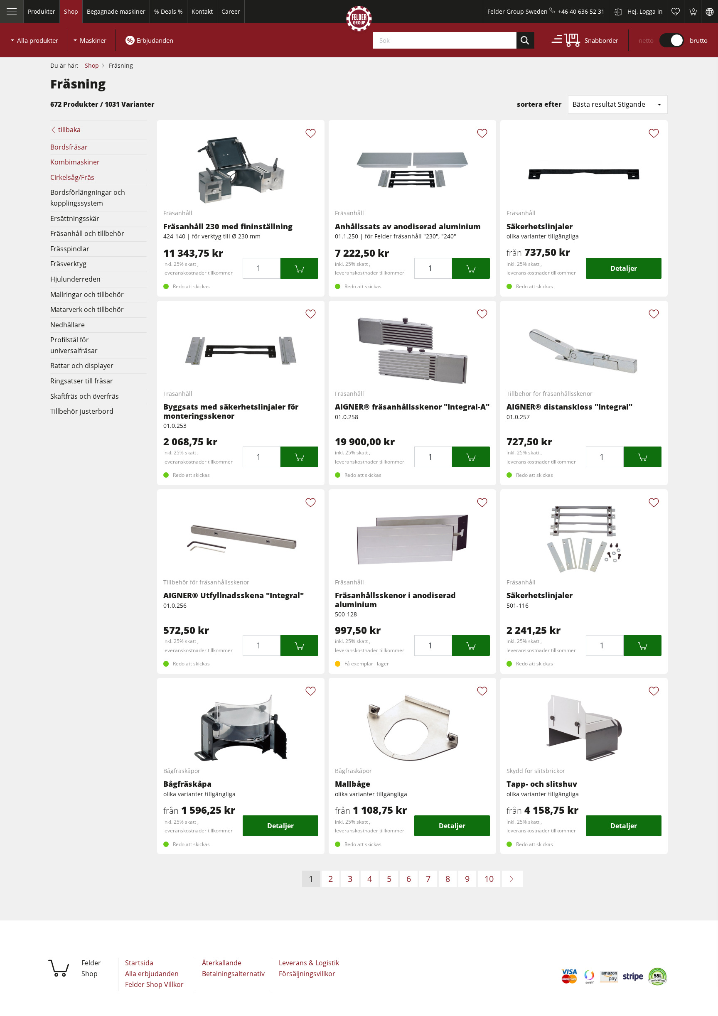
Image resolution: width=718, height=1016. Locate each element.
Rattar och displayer (81, 365)
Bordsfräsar (69, 147)
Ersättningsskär (74, 218)
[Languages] (709, 11)
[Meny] (12, 11)
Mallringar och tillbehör (87, 294)
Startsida (139, 962)
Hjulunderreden (75, 279)
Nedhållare (67, 324)
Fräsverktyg (68, 263)
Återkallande (221, 962)
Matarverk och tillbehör (87, 309)
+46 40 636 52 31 (581, 11)
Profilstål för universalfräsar (74, 345)
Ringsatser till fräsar (81, 380)
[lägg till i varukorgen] (299, 268)
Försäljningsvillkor (307, 973)
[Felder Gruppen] (359, 20)
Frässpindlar (69, 248)
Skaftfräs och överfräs (84, 396)
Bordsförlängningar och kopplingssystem (87, 198)
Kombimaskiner (75, 162)
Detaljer (623, 268)
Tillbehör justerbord (81, 411)
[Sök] (525, 40)
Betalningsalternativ (233, 973)
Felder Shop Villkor (154, 984)
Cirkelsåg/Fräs (72, 177)
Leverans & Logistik (309, 962)
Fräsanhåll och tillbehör (87, 233)
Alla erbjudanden (152, 973)
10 (489, 878)
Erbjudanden (155, 40)
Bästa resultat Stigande (609, 104)
